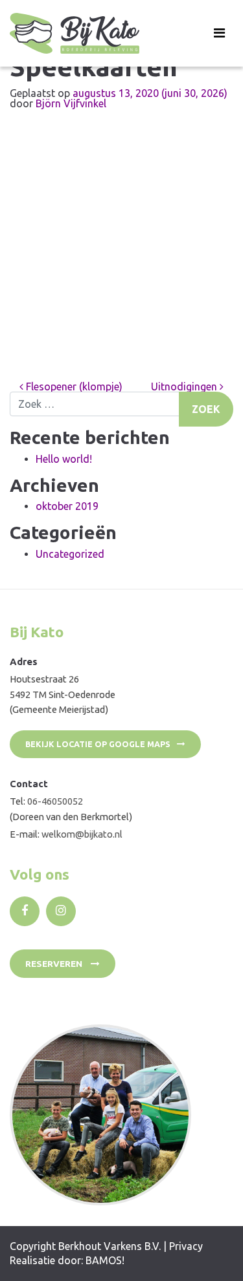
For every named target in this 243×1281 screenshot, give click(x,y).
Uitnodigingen (185, 386)
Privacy (186, 1246)
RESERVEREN (54, 963)
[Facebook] (25, 911)
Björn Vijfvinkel (71, 103)
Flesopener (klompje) (72, 386)
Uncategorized (70, 554)
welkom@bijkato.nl (81, 834)
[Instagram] (61, 911)
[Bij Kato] (74, 33)
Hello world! (64, 459)
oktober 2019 (67, 506)
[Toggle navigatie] (219, 33)
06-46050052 (55, 801)
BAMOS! (105, 1260)
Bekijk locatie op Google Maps (97, 743)
